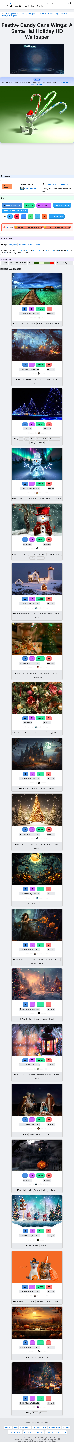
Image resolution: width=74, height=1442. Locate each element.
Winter (42, 498)
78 (41, 1343)
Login (33, 6)
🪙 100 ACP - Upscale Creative (28, 227)
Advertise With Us (14, 1432)
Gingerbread (17, 253)
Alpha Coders (7, 3)
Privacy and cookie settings (56, 1432)
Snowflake (41, 554)
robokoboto (43, 493)
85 (41, 1004)
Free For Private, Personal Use (56, 184)
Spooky (51, 788)
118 (41, 1060)
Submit (15, 6)
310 (41, 539)
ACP (7, 227)
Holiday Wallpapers (29, 14)
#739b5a (47, 263)
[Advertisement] (37, 158)
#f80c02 (52, 263)
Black (27, 959)
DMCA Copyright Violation (33, 1432)
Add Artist (5, 187)
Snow (25, 554)
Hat (19, 554)
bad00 (43, 373)
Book (33, 959)
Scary (35, 379)
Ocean (21, 323)
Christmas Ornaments (54, 554)
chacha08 (43, 548)
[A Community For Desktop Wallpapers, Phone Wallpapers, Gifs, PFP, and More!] (2, 14)
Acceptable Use (54, 1427)
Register (40, 6)
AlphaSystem (30, 188)
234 (41, 718)
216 (41, 830)
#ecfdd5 (41, 263)
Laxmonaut (43, 898)
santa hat (22, 245)
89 (41, 945)
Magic (21, 959)
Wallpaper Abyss (12, 14)
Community (25, 6)
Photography (48, 323)
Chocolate (62, 250)
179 (41, 659)
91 (41, 889)
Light (26, 439)
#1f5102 (36, 263)
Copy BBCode (57, 216)
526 (41, 424)
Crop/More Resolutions (15, 211)
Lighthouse (42, 613)
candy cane (13, 245)
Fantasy (34, 963)
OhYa (43, 318)
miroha (43, 433)
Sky (27, 323)
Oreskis (43, 1240)
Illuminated (57, 498)
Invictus (43, 1407)
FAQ (16, 1427)
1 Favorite (45, 205)
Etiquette (66, 1427)
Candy (36, 250)
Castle (29, 1190)
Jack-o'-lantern (26, 379)
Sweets (49, 250)
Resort (32, 323)
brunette (43, 667)
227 (41, 1175)
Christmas (38, 245)
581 (41, 365)
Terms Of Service (39, 1427)
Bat (24, 1190)
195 (41, 1120)
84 (41, 1398)
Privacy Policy (25, 1427)
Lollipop (29, 250)
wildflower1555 (43, 954)
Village (48, 379)
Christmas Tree (15, 250)
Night (41, 379)
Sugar (55, 250)
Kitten (21, 1301)
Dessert (42, 250)
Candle (23, 1075)
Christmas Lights (42, 439)
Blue (21, 439)
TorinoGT (43, 1069)
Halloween (37, 383)
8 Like (30, 205)
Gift (3, 253)
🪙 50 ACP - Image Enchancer (57, 227)
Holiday (39, 323)
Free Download (12, 205)
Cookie (8, 253)
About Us (8, 1427)
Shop (69, 250)
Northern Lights (32, 498)
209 (41, 1287)
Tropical (57, 323)
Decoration (26, 253)
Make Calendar (62, 205)
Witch (41, 963)
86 (41, 774)
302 (41, 599)
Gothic (27, 788)
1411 (41, 309)
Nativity (31, 1134)
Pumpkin (40, 959)
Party (23, 250)
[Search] (70, 3)
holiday (30, 245)
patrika (43, 783)
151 (41, 484)
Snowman (21, 498)
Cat (41, 673)
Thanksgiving (43, 1357)
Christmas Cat (37, 677)
